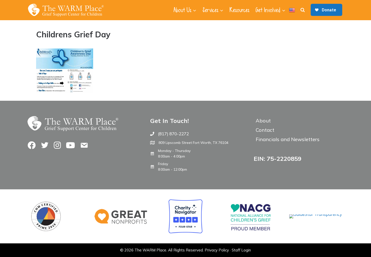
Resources (239, 10)
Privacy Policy (217, 250)
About (263, 120)
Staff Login (241, 250)
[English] (292, 10)
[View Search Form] (302, 10)
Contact (265, 130)
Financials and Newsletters (288, 139)
